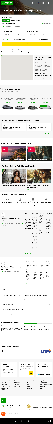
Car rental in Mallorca (46, 326)
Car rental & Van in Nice (40, 329)
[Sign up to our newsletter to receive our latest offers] (31, 373)
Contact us (31, 421)
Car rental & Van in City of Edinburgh (33, 329)
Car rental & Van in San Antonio (26, 331)
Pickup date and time (7, 31)
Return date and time (32, 31)
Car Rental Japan (11, 49)
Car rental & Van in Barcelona (33, 326)
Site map (12, 421)
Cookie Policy (25, 421)
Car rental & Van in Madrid (40, 326)
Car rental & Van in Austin (46, 329)
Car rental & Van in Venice (26, 329)
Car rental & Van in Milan (26, 326)
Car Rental (3, 49)
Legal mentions (17, 421)
